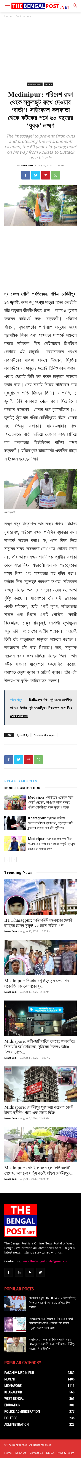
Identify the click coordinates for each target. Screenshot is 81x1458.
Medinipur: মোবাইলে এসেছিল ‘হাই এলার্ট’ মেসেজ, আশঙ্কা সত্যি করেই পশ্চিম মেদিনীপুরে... (38, 1170)
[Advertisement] (40, 50)
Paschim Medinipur (44, 735)
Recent (48, 84)
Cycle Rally (23, 735)
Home (8, 16)
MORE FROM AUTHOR (22, 788)
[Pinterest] (45, 175)
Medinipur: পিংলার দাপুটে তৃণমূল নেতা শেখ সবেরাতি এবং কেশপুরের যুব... (36, 983)
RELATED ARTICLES (20, 781)
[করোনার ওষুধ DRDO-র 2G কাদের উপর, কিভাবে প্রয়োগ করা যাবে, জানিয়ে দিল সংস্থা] (15, 1303)
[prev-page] (7, 859)
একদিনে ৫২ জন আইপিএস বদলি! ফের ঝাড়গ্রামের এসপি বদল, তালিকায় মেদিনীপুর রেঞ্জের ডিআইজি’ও (52, 1344)
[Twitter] (35, 175)
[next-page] (14, 859)
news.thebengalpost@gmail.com (45, 1261)
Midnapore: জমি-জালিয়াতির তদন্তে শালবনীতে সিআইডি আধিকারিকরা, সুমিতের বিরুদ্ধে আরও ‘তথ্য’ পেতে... (39, 1047)
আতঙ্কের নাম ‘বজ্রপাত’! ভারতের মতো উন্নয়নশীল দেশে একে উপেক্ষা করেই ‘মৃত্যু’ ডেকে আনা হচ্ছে (51, 1323)
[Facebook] (25, 175)
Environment (23, 16)
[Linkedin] (19, 1272)
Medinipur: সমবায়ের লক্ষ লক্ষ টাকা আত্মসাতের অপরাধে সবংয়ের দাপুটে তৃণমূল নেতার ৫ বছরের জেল (51, 844)
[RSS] (29, 1272)
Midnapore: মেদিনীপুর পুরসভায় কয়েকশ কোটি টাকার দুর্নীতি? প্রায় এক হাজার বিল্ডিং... (38, 1110)
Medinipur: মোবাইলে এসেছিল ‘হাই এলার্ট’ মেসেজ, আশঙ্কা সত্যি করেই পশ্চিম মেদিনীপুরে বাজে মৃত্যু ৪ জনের (50, 802)
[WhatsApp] (55, 175)
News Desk (27, 165)
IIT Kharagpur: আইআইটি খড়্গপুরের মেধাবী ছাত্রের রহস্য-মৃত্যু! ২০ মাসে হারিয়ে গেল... (38, 923)
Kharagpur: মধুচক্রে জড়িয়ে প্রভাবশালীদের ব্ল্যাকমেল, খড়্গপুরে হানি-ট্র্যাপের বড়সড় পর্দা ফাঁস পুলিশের (51, 823)
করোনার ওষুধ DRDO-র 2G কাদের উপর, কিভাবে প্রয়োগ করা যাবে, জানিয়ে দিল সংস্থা (52, 1302)
